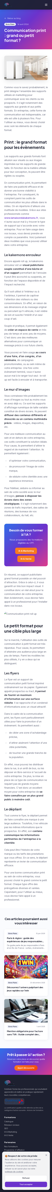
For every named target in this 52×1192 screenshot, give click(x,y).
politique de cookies (14, 1171)
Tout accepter (26, 1184)
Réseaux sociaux (11, 1125)
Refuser (26, 1178)
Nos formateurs (11, 1146)
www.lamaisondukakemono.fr (21, 217)
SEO (6, 1128)
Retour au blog (14, 18)
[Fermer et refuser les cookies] (46, 1155)
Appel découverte (26, 1068)
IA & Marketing (26, 551)
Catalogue (8, 1121)
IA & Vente (26, 559)
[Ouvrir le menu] (46, 4)
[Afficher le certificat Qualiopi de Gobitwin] (14, 1101)
